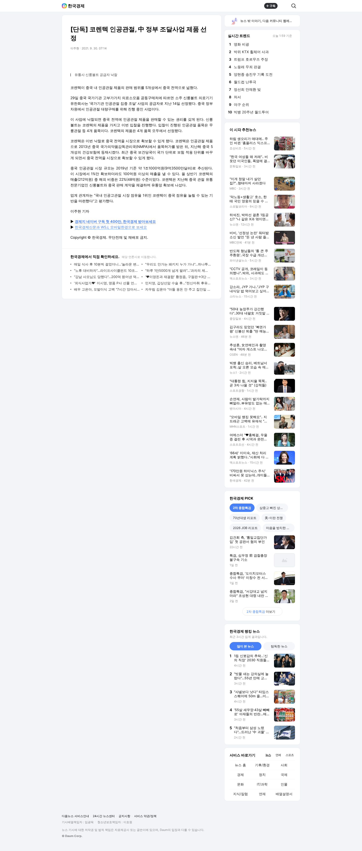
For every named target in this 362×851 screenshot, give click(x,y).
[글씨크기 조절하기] (200, 60)
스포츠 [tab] (290, 755)
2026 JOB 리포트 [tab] (245, 528)
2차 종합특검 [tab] (242, 508)
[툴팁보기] (295, 36)
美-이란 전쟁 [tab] (274, 518)
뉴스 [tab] (268, 755)
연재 (262, 794)
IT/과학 (262, 784)
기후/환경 (262, 765)
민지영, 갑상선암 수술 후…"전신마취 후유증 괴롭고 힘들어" (178, 283)
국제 (284, 775)
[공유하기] (284, 6)
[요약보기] (175, 60)
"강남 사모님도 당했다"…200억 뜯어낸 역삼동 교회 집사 (107, 277)
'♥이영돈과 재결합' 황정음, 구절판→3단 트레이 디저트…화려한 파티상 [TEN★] (178, 277)
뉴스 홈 (240, 765)
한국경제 (76, 6)
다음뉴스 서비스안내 (75, 816)
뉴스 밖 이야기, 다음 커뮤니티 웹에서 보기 (270, 21)
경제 (240, 775)
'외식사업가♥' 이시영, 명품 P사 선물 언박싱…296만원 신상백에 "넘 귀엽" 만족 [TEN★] (107, 283)
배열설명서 (284, 794)
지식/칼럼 (240, 794)
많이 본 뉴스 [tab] (245, 646)
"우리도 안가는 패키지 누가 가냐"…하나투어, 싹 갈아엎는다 (178, 264)
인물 (284, 784)
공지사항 (124, 816)
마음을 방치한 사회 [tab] (279, 528)
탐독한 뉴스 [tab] (279, 646)
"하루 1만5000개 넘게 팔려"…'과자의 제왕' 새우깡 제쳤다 (178, 270)
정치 (262, 775)
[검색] (295, 6)
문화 (240, 784)
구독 (272, 6)
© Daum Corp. (72, 836)
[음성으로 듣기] (183, 60)
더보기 (261, 612)
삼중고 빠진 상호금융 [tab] (274, 508)
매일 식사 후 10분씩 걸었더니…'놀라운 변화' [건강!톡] (107, 264)
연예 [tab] (278, 755)
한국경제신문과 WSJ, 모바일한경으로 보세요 (111, 227)
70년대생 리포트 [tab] (244, 518)
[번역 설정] (192, 60)
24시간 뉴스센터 (104, 816)
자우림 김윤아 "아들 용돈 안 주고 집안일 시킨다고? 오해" (178, 289)
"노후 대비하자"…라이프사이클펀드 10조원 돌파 (107, 270)
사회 (284, 765)
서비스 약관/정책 (145, 816)
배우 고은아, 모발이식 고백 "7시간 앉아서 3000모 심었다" (107, 289)
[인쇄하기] (208, 60)
